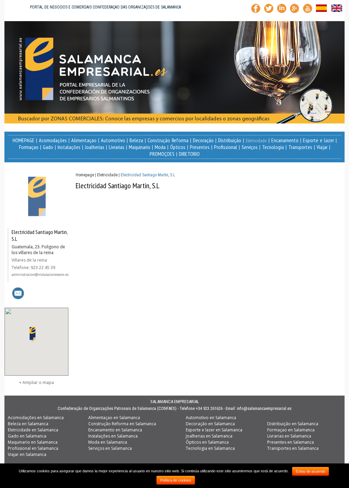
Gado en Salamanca (27, 436)
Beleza (136, 140)
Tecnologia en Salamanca (210, 448)
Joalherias (94, 147)
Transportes (300, 147)
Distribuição (229, 140)
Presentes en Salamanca (290, 442)
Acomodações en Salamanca (36, 417)
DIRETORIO (189, 153)
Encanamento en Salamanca (115, 430)
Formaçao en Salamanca (291, 430)
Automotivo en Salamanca (211, 417)
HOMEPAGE (23, 140)
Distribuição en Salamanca (292, 424)
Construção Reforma (168, 140)
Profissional (225, 147)
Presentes (200, 147)
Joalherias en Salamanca (209, 436)
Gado (48, 147)
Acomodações (53, 140)
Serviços (250, 147)
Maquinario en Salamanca (33, 442)
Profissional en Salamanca (33, 448)
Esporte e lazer (318, 140)
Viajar (322, 147)
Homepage (85, 175)
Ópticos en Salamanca (207, 442)
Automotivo (113, 140)
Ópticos (177, 147)
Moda (160, 147)
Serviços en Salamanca (110, 448)
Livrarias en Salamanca (289, 436)
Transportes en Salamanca (293, 448)
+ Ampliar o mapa (36, 382)
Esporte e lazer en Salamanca (214, 430)
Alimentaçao (83, 140)
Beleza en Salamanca (28, 424)
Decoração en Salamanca (210, 424)
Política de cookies (175, 480)
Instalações (69, 147)
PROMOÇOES (162, 153)
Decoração (203, 140)
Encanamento (285, 140)
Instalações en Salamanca (113, 436)
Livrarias (116, 147)
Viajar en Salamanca (27, 454)
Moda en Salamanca (107, 442)
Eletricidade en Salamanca (33, 430)
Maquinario (139, 147)
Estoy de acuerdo (310, 471)
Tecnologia (273, 147)
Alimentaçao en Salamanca (114, 417)
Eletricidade (256, 140)
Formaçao (29, 147)
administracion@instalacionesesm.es (40, 274)
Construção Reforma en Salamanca (122, 424)
